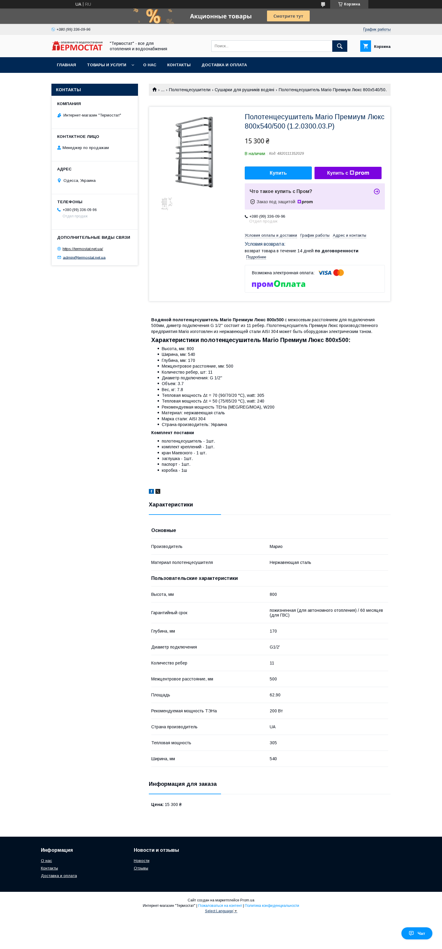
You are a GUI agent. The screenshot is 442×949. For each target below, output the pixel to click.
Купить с (337, 173)
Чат (421, 933)
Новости (141, 860)
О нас (149, 65)
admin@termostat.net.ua (84, 257)
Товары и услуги (106, 65)
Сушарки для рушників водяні (244, 89)
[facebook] (151, 492)
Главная (66, 65)
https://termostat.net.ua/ (83, 249)
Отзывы (141, 868)
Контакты (179, 65)
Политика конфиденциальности (272, 906)
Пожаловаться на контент (220, 906)
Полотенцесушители (189, 89)
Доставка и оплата (224, 65)
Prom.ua (247, 900)
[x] (157, 492)
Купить (278, 173)
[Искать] (339, 46)
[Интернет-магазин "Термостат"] (77, 49)
